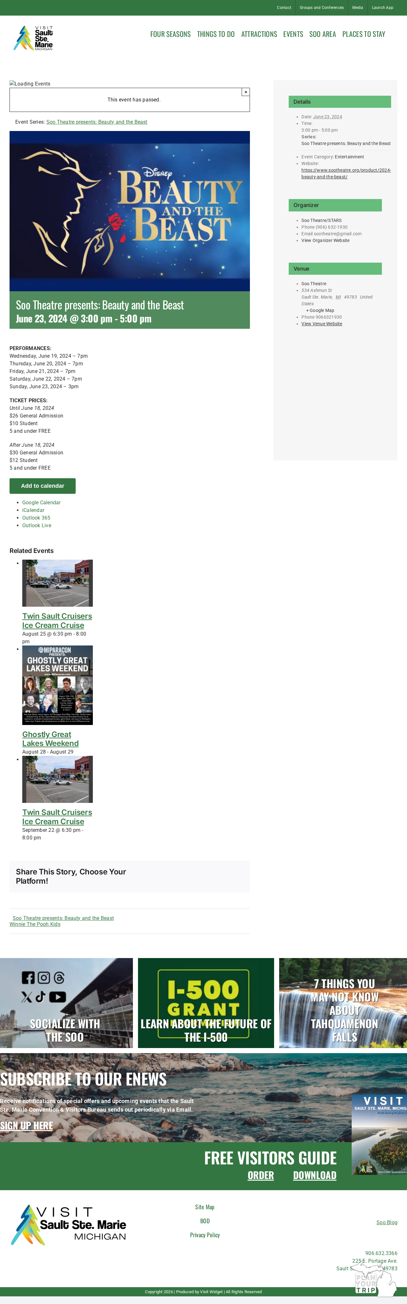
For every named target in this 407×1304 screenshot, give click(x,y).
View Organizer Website (325, 240)
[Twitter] (365, 1236)
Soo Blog (386, 1222)
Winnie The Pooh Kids (35, 924)
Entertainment (349, 156)
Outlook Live (36, 525)
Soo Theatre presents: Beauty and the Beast (63, 918)
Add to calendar (42, 486)
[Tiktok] (354, 1236)
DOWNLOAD (314, 1175)
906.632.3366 (381, 1253)
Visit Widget (211, 1291)
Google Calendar (41, 503)
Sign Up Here (26, 1125)
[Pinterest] (377, 1236)
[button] (394, 33)
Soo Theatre (313, 283)
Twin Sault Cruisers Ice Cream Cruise (57, 620)
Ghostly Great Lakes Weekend (50, 739)
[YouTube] (389, 1236)
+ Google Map (320, 310)
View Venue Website (321, 323)
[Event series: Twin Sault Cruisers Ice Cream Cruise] (33, 641)
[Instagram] (342, 1236)
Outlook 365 (36, 518)
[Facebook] (331, 1236)
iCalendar (33, 510)
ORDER (261, 1175)
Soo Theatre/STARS (321, 220)
